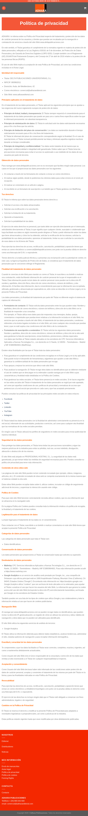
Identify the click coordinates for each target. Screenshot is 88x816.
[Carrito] (85, 8)
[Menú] (4, 8)
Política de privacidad (10, 772)
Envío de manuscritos (10, 766)
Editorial (5, 741)
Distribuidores (7, 747)
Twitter (7, 403)
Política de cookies (9, 775)
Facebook (8, 399)
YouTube (7, 411)
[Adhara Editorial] (41, 8)
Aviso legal (6, 769)
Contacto (5, 793)
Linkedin (7, 407)
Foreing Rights (8, 778)
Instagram (8, 415)
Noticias (5, 752)
